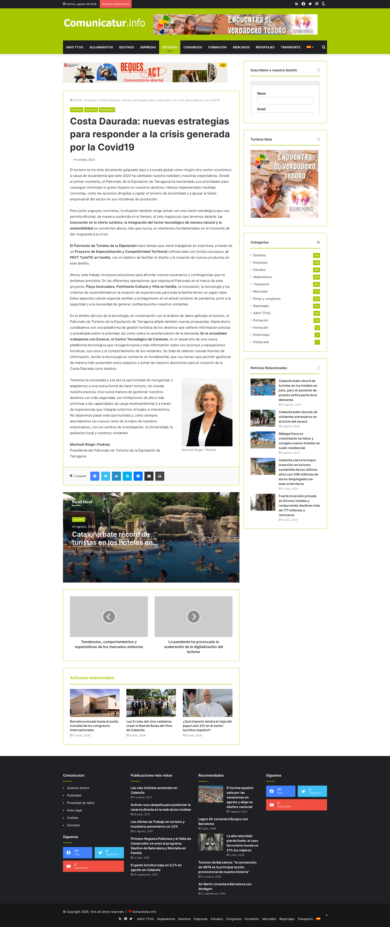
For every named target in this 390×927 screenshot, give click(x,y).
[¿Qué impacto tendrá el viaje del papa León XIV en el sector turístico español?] (207, 703)
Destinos (126, 47)
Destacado (261, 342)
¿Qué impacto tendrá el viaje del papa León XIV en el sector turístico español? (207, 725)
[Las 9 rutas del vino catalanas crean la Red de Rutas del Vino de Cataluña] (151, 703)
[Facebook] (94, 476)
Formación (217, 47)
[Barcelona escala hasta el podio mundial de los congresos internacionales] (95, 703)
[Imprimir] (159, 476)
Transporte (290, 47)
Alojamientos (101, 47)
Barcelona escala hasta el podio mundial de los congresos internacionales (94, 725)
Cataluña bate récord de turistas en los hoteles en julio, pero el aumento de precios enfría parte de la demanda (298, 390)
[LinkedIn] (116, 476)
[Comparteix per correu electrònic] (148, 476)
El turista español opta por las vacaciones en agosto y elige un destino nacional (240, 797)
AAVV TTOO (74, 47)
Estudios (169, 47)
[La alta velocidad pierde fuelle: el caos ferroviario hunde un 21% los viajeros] (210, 842)
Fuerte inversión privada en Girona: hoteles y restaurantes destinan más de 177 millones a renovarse (299, 505)
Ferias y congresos (267, 298)
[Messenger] (138, 476)
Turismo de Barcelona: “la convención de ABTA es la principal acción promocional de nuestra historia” (227, 867)
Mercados (241, 47)
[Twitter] (105, 476)
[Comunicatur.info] (104, 22)
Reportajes (265, 47)
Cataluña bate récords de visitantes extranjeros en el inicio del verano (298, 416)
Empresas (148, 47)
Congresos (192, 47)
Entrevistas (261, 335)
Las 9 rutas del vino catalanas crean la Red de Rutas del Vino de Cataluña (149, 725)
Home (77, 100)
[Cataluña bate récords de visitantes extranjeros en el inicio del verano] (263, 418)
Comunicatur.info (144, 911)
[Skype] (127, 476)
